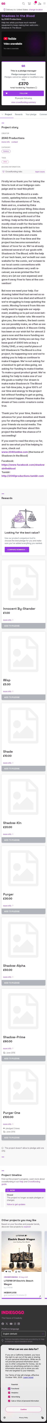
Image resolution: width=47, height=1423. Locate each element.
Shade (8, 751)
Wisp (6, 680)
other (5, 162)
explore (27, 1227)
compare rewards (16, 549)
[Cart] (29, 3)
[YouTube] (11, 1324)
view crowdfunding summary (23, 102)
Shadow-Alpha (14, 966)
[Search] (23, 3)
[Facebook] (3, 1324)
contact (14, 142)
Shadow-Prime (14, 1037)
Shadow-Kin (12, 823)
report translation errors (23, 1341)
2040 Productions (12, 19)
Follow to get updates (16, 1204)
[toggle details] (41, 1297)
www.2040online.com (15, 451)
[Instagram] (15, 1324)
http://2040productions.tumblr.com (23, 475)
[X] (7, 1324)
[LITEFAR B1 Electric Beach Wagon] (22, 1251)
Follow (23, 93)
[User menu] (39, 3)
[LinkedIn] (19, 1324)
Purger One (11, 1113)
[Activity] (34, 3)
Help (21, 1181)
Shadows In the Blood (18, 16)
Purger (8, 894)
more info (6, 142)
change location (36, 9)
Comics (6, 151)
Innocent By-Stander (19, 609)
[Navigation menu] (44, 3)
